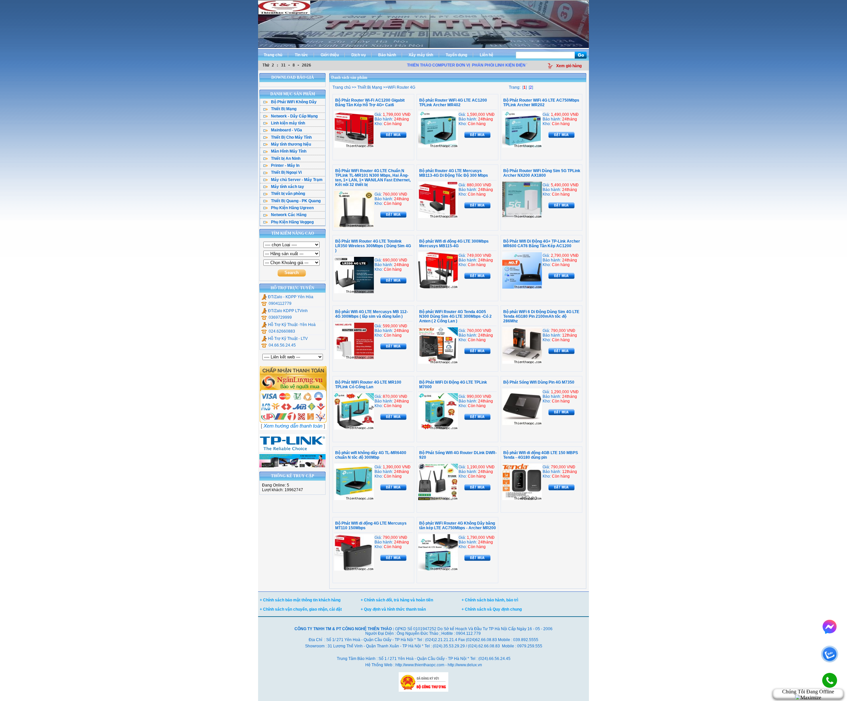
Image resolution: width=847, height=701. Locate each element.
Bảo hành (387, 55)
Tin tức (301, 55)
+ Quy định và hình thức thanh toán (393, 609)
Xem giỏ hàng (569, 66)
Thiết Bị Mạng (369, 87)
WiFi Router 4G (401, 87)
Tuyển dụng (456, 55)
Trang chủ (273, 55)
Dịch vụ (358, 55)
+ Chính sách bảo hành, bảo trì (490, 600)
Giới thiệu (330, 55)
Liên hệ (486, 55)
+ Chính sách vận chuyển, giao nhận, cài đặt (301, 609)
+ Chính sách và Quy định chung (492, 609)
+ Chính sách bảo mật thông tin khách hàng (300, 600)
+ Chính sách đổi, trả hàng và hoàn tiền (397, 600)
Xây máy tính (421, 55)
